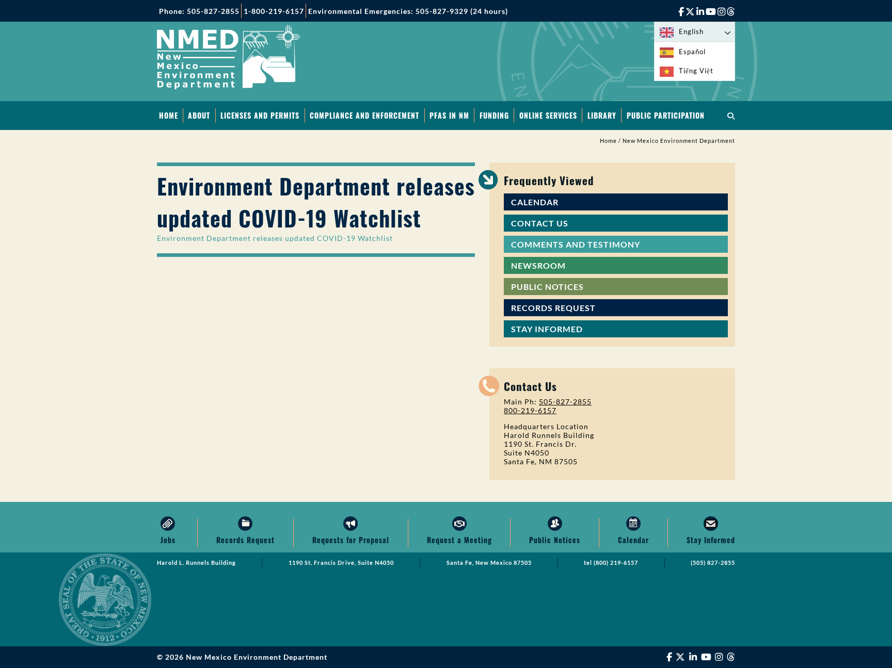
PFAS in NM (449, 115)
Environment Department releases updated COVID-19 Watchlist (275, 238)
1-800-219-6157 (274, 11)
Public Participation (666, 115)
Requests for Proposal (350, 539)
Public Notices (547, 286)
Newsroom (538, 265)
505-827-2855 (565, 401)
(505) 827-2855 (713, 563)
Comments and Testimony (575, 244)
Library (601, 115)
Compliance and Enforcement (364, 115)
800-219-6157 (530, 410)
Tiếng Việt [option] (696, 71)
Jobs (168, 539)
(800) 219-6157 (616, 563)
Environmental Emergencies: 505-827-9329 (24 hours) (408, 11)
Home (168, 115)
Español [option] (692, 51)
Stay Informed (547, 329)
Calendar (535, 202)
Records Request (553, 308)
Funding (494, 115)
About (199, 115)
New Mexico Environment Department (679, 141)
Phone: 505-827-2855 (199, 11)
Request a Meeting (459, 539)
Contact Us (539, 223)
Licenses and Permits (259, 115)
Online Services (548, 115)
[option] (695, 51)
